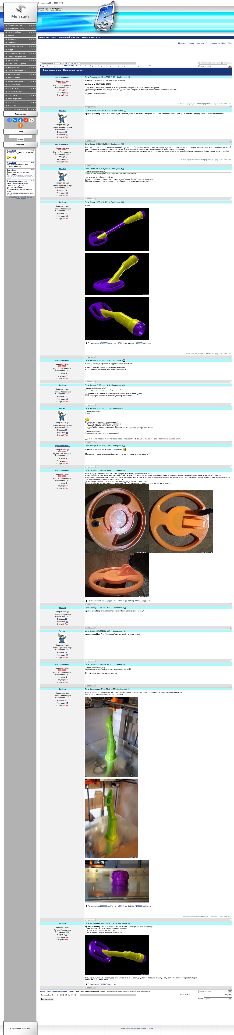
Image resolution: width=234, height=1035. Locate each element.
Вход (59, 10)
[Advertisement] (98, 54)
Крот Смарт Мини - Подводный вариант (91, 66)
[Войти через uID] (9, 120)
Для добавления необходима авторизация (20, 198)
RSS (60, 8)
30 (129, 923)
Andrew (62, 110)
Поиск (223, 43)
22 (124, 385)
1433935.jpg (122, 906)
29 (129, 689)
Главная (41, 10)
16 (129, 77)
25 (125, 470)
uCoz (151, 1029)
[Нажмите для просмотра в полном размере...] (117, 250)
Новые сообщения (186, 43)
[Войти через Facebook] (20, 120)
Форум (42, 66)
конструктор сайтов (138, 1029)
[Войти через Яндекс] (25, 120)
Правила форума (213, 43)
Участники (200, 43)
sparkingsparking (62, 77)
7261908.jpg (140, 906)
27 (125, 631)
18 (123, 144)
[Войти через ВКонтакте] (15, 120)
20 (123, 202)
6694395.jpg (140, 601)
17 (125, 110)
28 (125, 664)
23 (124, 408)
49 (75, 63)
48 (72, 63)
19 (123, 169)
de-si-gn (62, 202)
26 (125, 608)
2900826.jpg (105, 906)
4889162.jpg (140, 343)
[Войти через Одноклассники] (20, 125)
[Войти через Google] (31, 120)
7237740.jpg (105, 984)
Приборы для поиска (55, 66)
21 (124, 360)
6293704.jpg (122, 601)
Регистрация (51, 10)
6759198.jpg (122, 343)
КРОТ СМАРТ (69, 66)
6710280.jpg (105, 601)
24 (124, 446)
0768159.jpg (105, 343)
